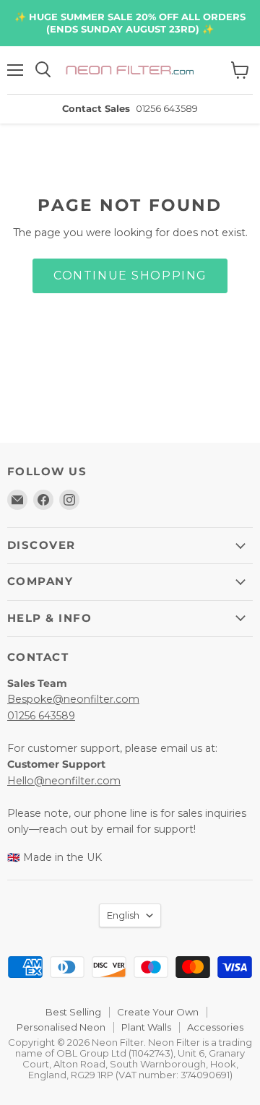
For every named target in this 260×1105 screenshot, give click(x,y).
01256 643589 (41, 715)
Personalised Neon (61, 1027)
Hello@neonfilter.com (64, 780)
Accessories (215, 1027)
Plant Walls (146, 1027)
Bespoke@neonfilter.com (73, 699)
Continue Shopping (130, 275)
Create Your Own (158, 1012)
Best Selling (73, 1012)
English (123, 915)
